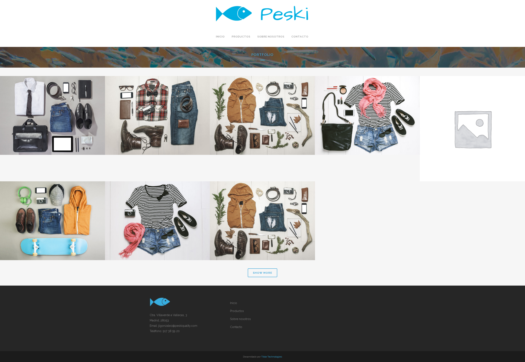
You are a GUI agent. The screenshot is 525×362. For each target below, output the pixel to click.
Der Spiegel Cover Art (472, 118)
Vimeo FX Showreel (367, 105)
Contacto (236, 327)
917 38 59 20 (171, 331)
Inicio (233, 303)
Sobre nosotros (240, 319)
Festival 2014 (52, 210)
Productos (237, 311)
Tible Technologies (271, 356)
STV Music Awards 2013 (262, 210)
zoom (43, 123)
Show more (262, 272)
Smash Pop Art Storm (157, 210)
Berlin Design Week (157, 105)
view (62, 123)
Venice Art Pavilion (262, 105)
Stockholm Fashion (52, 105)
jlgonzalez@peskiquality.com (177, 325)
